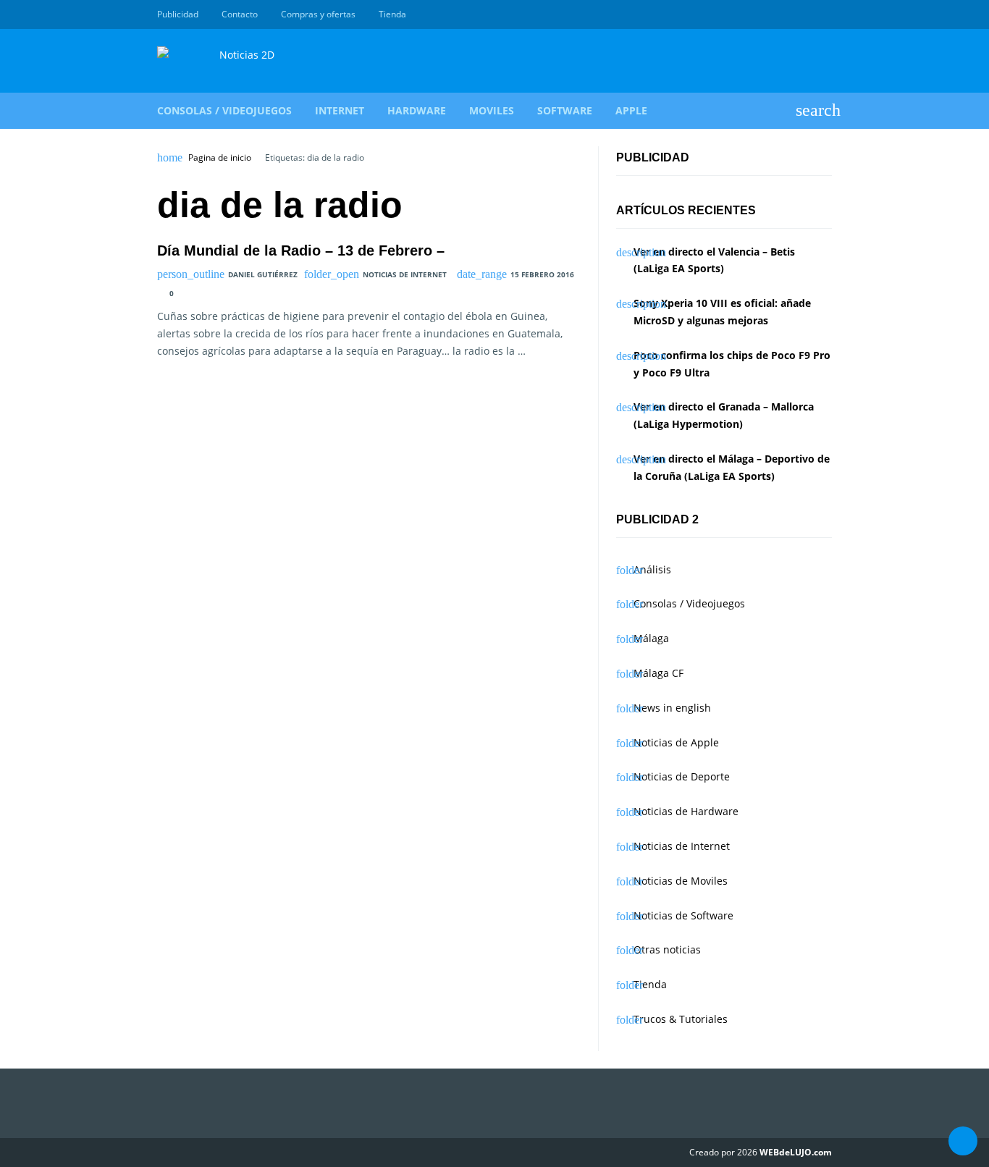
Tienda (392, 14)
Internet (339, 110)
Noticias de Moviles (681, 881)
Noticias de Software (683, 915)
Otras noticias (667, 949)
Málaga (651, 638)
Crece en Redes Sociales (824, 14)
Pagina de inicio (219, 158)
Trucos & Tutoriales (681, 1019)
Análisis (652, 569)
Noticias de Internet (405, 274)
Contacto (240, 14)
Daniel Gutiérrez (263, 274)
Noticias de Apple (676, 742)
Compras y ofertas (318, 14)
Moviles (491, 110)
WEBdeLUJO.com (795, 1152)
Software (564, 110)
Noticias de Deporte (682, 776)
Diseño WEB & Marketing (807, 14)
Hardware (416, 110)
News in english (672, 708)
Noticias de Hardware (686, 811)
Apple (631, 110)
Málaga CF (658, 673)
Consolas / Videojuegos (224, 110)
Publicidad (177, 14)
